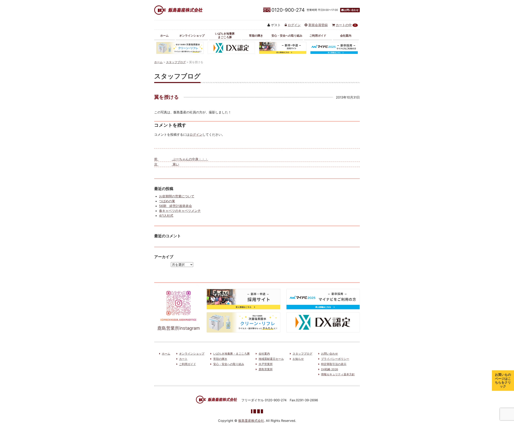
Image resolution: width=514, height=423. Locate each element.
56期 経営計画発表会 (175, 206)
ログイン (294, 25)
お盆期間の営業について (176, 196)
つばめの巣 (167, 201)
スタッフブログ (302, 353)
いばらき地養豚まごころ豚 (225, 35)
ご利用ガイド (317, 35)
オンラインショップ (192, 35)
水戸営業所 (266, 364)
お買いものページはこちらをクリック (503, 380)
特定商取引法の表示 (333, 364)
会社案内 (345, 35)
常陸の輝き (256, 35)
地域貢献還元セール (271, 358)
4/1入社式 (166, 216)
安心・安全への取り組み (286, 35)
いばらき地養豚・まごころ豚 (231, 353)
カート (183, 358)
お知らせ (298, 358)
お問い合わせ (351, 9)
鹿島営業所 (266, 369)
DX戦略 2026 (329, 369)
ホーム (164, 35)
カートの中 (346, 25)
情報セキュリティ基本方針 (338, 374)
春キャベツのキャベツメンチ (180, 211)
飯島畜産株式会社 (251, 421)
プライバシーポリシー (335, 358)
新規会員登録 (318, 25)
